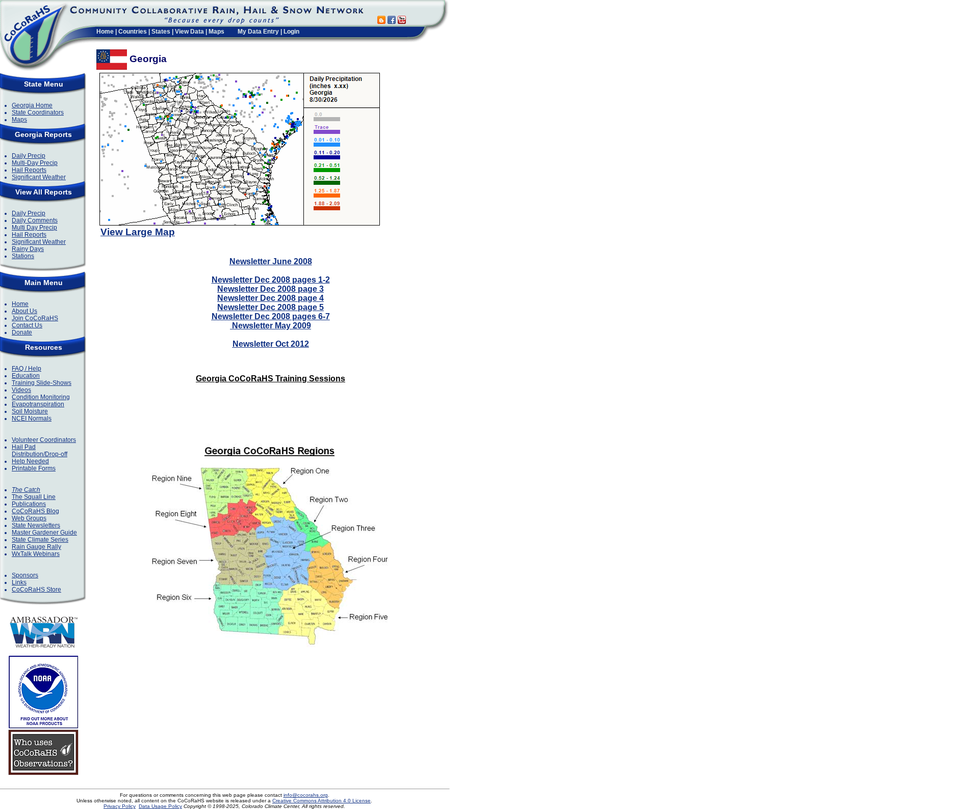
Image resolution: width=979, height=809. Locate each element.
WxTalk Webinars (36, 553)
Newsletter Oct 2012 (271, 344)
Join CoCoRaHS (35, 318)
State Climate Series (40, 539)
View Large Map (137, 232)
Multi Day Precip (34, 227)
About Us (24, 311)
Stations (23, 256)
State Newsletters (36, 525)
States (160, 31)
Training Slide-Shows (41, 382)
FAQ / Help (26, 368)
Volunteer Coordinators (44, 439)
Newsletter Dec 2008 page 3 (270, 289)
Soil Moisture (30, 411)
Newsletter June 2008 (270, 261)
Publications (29, 504)
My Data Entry (258, 31)
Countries (132, 31)
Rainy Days (28, 249)
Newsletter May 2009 (270, 325)
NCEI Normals (31, 418)
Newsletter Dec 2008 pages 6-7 (271, 316)
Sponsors (25, 575)
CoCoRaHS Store (36, 589)
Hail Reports (29, 170)
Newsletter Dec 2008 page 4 (270, 298)
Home (105, 31)
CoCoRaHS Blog (35, 511)
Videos (21, 390)
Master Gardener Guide (44, 532)
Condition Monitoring (41, 397)
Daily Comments (35, 220)
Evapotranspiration (38, 404)
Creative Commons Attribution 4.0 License (321, 800)
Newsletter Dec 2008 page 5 (270, 307)
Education (26, 375)
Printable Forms (34, 468)
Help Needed (30, 461)
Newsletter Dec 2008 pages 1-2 (271, 279)
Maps (216, 31)
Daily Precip (28, 155)
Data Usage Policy (160, 806)
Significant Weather (39, 177)
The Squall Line (34, 496)
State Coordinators (38, 112)
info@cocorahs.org (306, 795)
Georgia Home (32, 105)
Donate (22, 332)
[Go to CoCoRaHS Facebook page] (392, 21)
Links (19, 582)
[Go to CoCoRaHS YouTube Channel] (402, 21)
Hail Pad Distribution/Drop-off (39, 450)
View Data (189, 31)
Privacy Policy (120, 806)
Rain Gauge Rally (36, 546)
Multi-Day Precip (35, 162)
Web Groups (29, 518)
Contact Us (27, 325)
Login (291, 31)
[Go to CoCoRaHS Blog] (381, 21)
